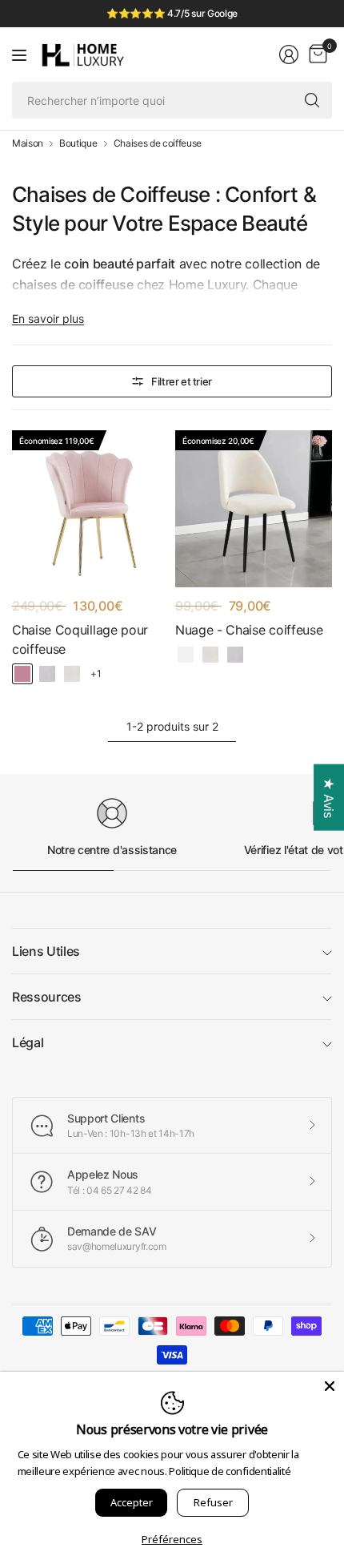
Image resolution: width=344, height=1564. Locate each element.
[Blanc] (185, 654)
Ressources (47, 997)
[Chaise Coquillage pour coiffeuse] (90, 508)
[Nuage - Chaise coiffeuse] (253, 508)
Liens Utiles (46, 951)
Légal (27, 1042)
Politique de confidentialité (229, 1471)
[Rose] (22, 673)
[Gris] (47, 673)
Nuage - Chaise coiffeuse (248, 630)
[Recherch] (312, 100)
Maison (27, 143)
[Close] (330, 1386)
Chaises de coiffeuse (158, 143)
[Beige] (72, 673)
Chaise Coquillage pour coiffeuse (80, 639)
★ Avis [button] (329, 797)
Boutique (78, 143)
